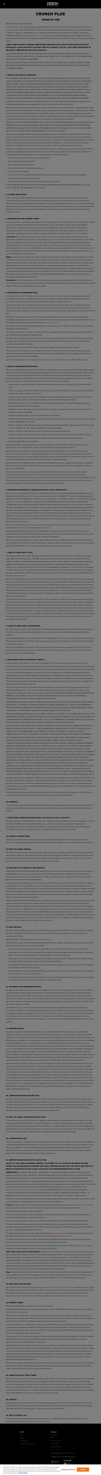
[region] (50, 1469)
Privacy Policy (23, 1473)
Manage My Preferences (68, 1469)
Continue (82, 1469)
